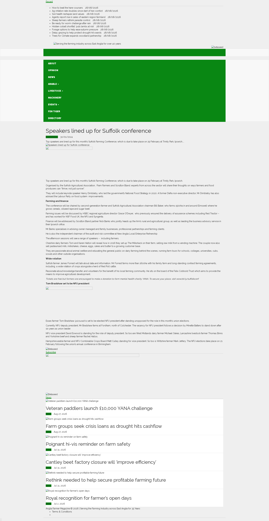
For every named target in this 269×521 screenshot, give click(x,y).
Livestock (54, 91)
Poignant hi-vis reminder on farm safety (88, 444)
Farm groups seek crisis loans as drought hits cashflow (104, 426)
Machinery (54, 97)
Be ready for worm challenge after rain (71, 23)
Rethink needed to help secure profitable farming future (106, 480)
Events (52, 104)
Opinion (53, 70)
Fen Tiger (54, 111)
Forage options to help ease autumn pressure (75, 29)
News (51, 77)
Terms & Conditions (62, 511)
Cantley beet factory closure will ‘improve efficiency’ (101, 462)
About (52, 63)
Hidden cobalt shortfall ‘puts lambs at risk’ (73, 26)
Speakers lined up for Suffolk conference (98, 130)
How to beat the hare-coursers (67, 8)
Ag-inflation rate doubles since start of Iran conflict (77, 11)
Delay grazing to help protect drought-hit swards (77, 32)
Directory (54, 118)
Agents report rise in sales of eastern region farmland (79, 17)
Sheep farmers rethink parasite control (71, 20)
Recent (49, 1)
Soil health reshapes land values (68, 14)
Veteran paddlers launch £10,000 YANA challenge (99, 408)
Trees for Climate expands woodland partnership (77, 36)
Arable (52, 84)
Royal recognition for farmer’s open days (89, 498)
